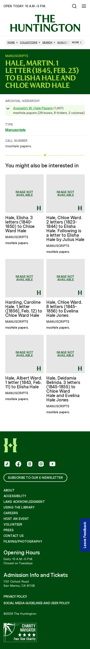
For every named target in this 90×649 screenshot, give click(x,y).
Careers (10, 513)
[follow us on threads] (29, 464)
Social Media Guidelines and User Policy (36, 603)
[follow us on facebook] (18, 464)
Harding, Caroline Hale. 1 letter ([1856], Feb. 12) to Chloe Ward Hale (23, 309)
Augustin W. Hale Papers (33, 108)
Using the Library (19, 507)
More (75, 42)
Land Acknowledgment (24, 501)
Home (11, 42)
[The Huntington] (45, 23)
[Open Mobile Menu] (84, 6)
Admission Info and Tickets (35, 575)
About (8, 490)
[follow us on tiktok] (6, 464)
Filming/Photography (22, 541)
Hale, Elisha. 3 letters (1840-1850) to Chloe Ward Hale (20, 224)
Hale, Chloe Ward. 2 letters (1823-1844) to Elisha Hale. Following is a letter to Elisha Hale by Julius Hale (65, 228)
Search (47, 42)
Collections (28, 42)
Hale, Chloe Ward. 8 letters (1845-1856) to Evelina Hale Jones (64, 309)
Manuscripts (15, 130)
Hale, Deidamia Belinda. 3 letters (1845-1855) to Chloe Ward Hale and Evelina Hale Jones (63, 389)
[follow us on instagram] (41, 464)
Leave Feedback (85, 535)
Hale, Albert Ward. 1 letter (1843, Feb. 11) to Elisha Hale (23, 382)
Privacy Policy (15, 596)
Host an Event (16, 519)
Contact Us (13, 536)
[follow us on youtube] (52, 464)
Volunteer (12, 524)
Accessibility (14, 496)
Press (8, 530)
